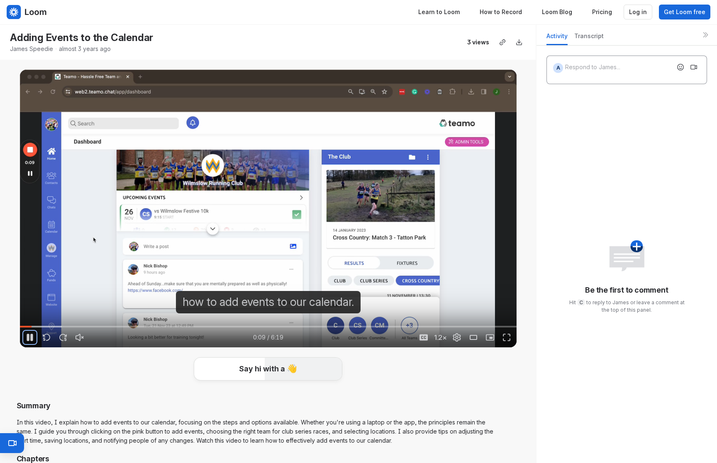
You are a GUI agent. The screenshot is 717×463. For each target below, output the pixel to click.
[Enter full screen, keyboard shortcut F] (506, 337)
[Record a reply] (693, 67)
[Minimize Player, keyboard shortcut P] (490, 337)
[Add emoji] (680, 67)
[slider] (268, 326)
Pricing (602, 11)
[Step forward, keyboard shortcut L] (63, 337)
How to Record (501, 11)
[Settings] (456, 337)
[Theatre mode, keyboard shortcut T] (473, 337)
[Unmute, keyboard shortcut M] (79, 337)
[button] (268, 380)
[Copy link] (502, 42)
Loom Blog (557, 11)
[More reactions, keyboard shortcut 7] (330, 393)
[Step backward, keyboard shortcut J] (46, 337)
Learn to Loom (439, 11)
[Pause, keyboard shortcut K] (30, 337)
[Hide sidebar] (705, 35)
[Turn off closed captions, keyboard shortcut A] (423, 337)
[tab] (557, 38)
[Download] (519, 42)
